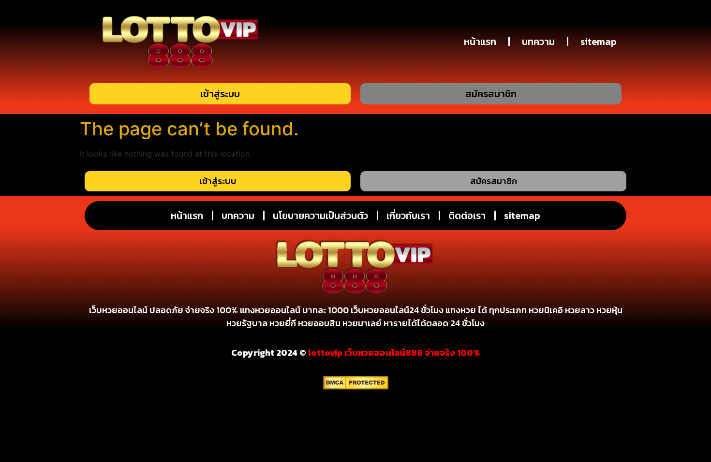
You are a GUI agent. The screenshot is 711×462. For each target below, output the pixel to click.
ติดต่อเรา (467, 215)
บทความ (538, 41)
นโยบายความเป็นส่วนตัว (320, 215)
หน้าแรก (480, 41)
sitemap (598, 41)
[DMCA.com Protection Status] (355, 386)
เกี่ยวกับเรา (408, 215)
